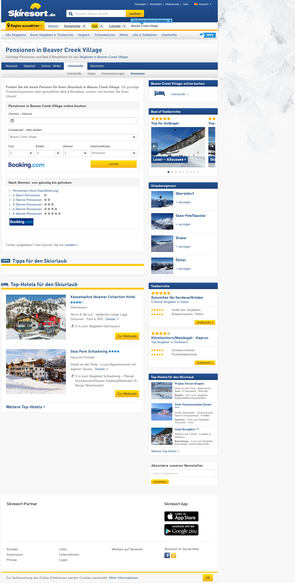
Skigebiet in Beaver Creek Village (104, 57)
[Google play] (181, 534)
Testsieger (140, 4)
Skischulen (97, 66)
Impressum (15, 554)
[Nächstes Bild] (212, 146)
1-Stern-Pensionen (27, 195)
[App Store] (181, 522)
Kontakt (12, 549)
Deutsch (203, 4)
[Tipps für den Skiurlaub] (207, 35)
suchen (113, 164)
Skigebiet (29, 66)
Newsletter (156, 4)
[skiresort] (31, 11)
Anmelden (159, 481)
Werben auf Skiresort (127, 549)
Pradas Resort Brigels (189, 383)
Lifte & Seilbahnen (145, 35)
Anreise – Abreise (20, 114)
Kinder (40, 146)
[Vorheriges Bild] (154, 146)
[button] (26, 165)
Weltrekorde (172, 4)
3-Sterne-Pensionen (28, 204)
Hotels (92, 73)
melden (70, 245)
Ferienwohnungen (113, 73)
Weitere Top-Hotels (24, 407)
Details (111, 319)
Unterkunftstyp (100, 146)
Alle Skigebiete (16, 35)
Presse (12, 560)
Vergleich (84, 35)
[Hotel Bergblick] (161, 436)
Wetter (123, 35)
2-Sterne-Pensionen (28, 200)
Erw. (11, 146)
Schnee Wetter (51, 66)
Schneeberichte (104, 35)
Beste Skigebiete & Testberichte (51, 35)
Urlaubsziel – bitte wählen (25, 130)
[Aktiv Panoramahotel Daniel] (161, 412)
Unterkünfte (169, 35)
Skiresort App (176, 504)
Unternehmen (69, 554)
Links (63, 549)
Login (63, 560)
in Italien (183, 302)
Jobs (185, 4)
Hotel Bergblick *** (187, 429)
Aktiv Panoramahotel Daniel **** (193, 406)
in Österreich (179, 342)
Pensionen (138, 73)
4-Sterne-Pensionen (28, 209)
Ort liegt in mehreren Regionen (150, 20)
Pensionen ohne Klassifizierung (35, 190)
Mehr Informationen (123, 578)
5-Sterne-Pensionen (28, 213)
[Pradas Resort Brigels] (161, 390)
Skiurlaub (12, 66)
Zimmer (68, 146)
